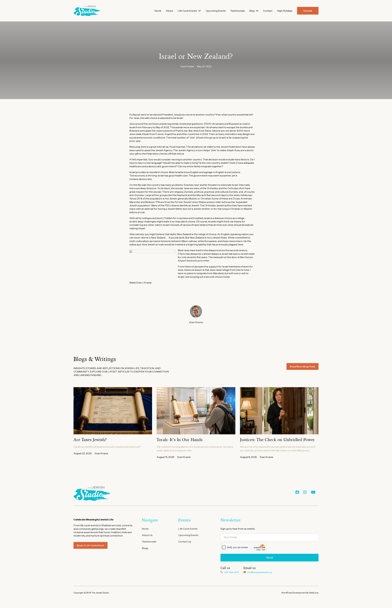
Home (157, 10)
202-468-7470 (231, 572)
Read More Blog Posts (302, 366)
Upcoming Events (216, 10)
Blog (251, 10)
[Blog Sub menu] (257, 11)
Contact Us (184, 541)
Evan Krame (187, 66)
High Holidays (284, 10)
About (169, 10)
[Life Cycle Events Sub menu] (199, 11)
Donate (307, 10)
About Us (147, 535)
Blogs (145, 548)
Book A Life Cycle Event (90, 545)
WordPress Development (293, 592)
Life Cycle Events (187, 10)
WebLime (313, 592)
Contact (267, 10)
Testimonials (237, 10)
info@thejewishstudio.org (259, 572)
